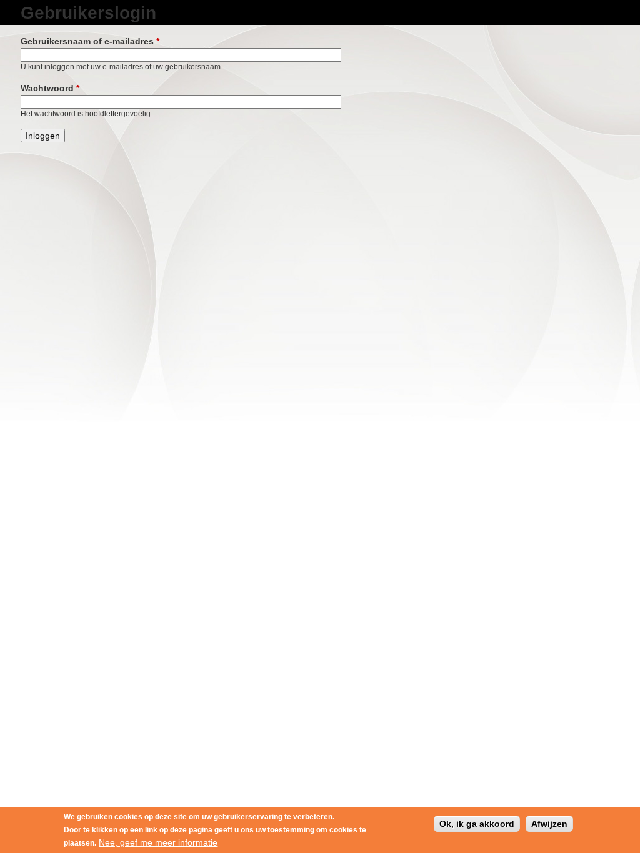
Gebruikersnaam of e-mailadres (90, 41)
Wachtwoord (50, 88)
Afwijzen (549, 824)
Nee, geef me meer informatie (158, 842)
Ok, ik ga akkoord (476, 824)
